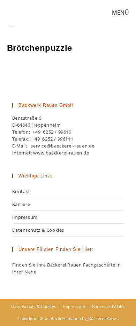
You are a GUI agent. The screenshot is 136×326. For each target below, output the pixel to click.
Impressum (25, 217)
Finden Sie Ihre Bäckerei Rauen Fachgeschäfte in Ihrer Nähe (66, 268)
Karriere (21, 204)
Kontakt (21, 191)
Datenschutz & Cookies (38, 230)
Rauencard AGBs (108, 306)
